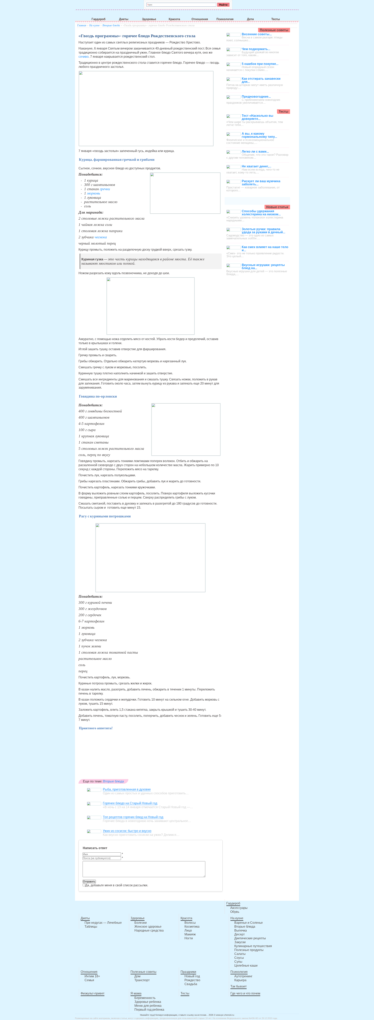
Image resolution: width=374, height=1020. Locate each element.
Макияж (190, 934)
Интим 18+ (92, 976)
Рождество (192, 980)
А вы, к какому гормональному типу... (259, 135)
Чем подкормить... (256, 49)
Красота (174, 19)
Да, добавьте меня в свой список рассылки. (116, 885)
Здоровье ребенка (147, 1001)
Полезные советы (143, 971)
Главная (81, 25)
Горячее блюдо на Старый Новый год (130, 803)
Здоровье (149, 19)
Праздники (188, 971)
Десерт (239, 934)
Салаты (240, 953)
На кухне (94, 25)
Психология (225, 19)
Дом (137, 976)
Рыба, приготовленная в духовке (127, 789)
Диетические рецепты (250, 938)
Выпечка (240, 930)
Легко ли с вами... (255, 151)
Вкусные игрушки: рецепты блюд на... (263, 266)
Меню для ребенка (147, 1005)
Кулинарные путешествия (253, 946)
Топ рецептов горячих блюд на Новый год (133, 817)
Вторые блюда (111, 25)
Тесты (275, 19)
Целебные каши (246, 965)
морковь (93, 193)
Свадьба (190, 984)
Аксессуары (239, 908)
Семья (89, 980)
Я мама (136, 993)
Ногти (188, 938)
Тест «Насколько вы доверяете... (257, 117)
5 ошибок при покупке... (260, 63)
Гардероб (98, 19)
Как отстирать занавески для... (261, 80)
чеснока (101, 237)
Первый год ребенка (149, 1009)
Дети (250, 19)
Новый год (192, 976)
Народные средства (149, 930)
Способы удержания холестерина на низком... (261, 212)
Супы (238, 961)
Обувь (234, 911)
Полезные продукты (249, 950)
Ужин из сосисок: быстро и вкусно (127, 831)
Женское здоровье (147, 926)
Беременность (144, 998)
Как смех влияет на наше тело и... (265, 248)
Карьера (240, 980)
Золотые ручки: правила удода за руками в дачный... (263, 230)
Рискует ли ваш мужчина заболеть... (261, 182)
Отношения (199, 19)
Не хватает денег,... (256, 166)
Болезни (140, 922)
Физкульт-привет (92, 993)
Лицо (188, 930)
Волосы (190, 922)
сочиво (84, 56)
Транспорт (142, 980)
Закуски (240, 942)
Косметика (191, 926)
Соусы (239, 957)
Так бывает (238, 986)
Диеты (123, 19)
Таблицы (91, 926)
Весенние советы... (257, 34)
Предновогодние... (256, 96)
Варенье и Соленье (248, 922)
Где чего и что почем (245, 993)
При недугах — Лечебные (103, 922)
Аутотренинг (243, 976)
